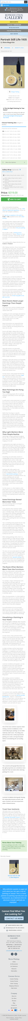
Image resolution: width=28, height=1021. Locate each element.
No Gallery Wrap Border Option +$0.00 (14, 175)
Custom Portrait (14, 981)
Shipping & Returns (14, 985)
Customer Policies (14, 1019)
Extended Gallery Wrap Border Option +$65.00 (14, 187)
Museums (14, 968)
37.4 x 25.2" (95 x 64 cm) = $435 (12, 143)
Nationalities (14, 971)
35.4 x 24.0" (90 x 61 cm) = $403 (12, 140)
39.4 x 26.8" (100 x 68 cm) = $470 (12, 146)
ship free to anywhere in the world (13, 215)
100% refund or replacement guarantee (13, 209)
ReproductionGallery (14, 937)
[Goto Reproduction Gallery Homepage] (1, 47)
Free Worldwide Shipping (14, 30)
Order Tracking (14, 983)
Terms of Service (10, 1017)
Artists (14, 961)
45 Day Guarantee (14, 27)
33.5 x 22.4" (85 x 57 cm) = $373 (12, 137)
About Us (14, 996)
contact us (19, 234)
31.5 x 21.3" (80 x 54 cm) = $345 (12, 134)
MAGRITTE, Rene (19, 47)
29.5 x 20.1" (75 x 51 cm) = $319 (12, 131)
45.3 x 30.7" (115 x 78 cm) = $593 (12, 155)
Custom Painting (14, 979)
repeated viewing (17, 557)
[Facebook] (12, 954)
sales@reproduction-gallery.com (14, 950)
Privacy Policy (18, 1017)
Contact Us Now (14, 918)
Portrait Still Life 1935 (6, 51)
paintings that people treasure (12, 817)
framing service (17, 232)
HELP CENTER (14, 34)
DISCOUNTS (14, 22)
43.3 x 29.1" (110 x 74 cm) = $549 (12, 152)
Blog (14, 1003)
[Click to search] (25, 2)
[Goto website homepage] (14, 18)
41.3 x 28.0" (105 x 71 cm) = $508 (12, 149)
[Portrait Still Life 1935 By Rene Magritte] (14, 873)
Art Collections (14, 966)
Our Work (14, 998)
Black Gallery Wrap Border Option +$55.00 (13, 181)
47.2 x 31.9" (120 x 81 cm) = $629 (12, 158)
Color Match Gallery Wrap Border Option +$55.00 (13, 184)
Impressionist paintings (12, 474)
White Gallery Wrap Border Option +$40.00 (13, 178)
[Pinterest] (15, 954)
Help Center (14, 988)
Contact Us (14, 1005)
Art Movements (14, 964)
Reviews (14, 1000)
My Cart (15, 11)
